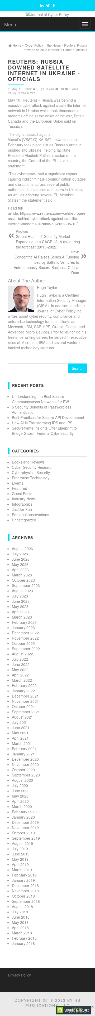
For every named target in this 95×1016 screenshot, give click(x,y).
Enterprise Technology (30, 477)
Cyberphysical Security (31, 472)
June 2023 (21, 601)
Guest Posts (22, 493)
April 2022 (20, 675)
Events (17, 483)
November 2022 (25, 638)
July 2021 (20, 722)
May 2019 (20, 859)
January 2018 (23, 943)
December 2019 (25, 822)
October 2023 (23, 580)
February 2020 (24, 811)
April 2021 (20, 738)
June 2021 (21, 727)
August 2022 (22, 653)
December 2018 (25, 885)
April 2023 (20, 611)
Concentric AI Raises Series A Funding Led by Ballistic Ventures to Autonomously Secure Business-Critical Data (46, 262)
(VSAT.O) (29, 139)
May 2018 (20, 922)
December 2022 (25, 632)
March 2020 (22, 806)
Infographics (22, 504)
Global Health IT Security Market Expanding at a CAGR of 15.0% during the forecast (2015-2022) (48, 239)
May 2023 (20, 606)
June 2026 (21, 559)
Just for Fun (22, 509)
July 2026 (20, 553)
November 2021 (25, 701)
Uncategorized (24, 519)
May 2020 (20, 796)
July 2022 (20, 659)
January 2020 (23, 817)
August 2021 (22, 717)
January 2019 (23, 880)
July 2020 (20, 785)
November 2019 (25, 827)
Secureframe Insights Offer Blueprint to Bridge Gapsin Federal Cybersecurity (44, 430)
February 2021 (24, 748)
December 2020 (25, 759)
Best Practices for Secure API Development (48, 417)
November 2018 (25, 890)
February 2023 (24, 622)
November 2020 (25, 764)
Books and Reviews (28, 462)
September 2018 (26, 901)
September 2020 (26, 775)
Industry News (24, 498)
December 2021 (25, 696)
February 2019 (24, 875)
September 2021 (26, 711)
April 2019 (20, 864)
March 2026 (22, 574)
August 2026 (22, 548)
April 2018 (20, 927)
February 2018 (24, 938)
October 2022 (23, 643)
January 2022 (23, 690)
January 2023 (23, 627)
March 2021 (22, 743)
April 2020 (20, 801)
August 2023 (22, 590)
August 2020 (22, 780)
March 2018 (22, 932)
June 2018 (21, 917)
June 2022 (21, 664)
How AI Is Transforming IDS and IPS (42, 422)
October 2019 (23, 832)
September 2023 (26, 585)
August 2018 (22, 906)
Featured (19, 488)
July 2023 (20, 596)
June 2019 (21, 853)
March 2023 (22, 617)
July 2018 (20, 911)
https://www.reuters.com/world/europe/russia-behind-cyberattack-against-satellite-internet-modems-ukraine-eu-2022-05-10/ (47, 218)
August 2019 (22, 843)
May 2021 (20, 732)
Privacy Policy (19, 975)
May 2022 (20, 669)
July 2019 (20, 848)
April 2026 (20, 569)
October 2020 (23, 769)
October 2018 (23, 896)
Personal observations (30, 514)
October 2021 (23, 706)
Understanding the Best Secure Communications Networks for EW (40, 399)
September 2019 (26, 838)
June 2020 (21, 790)
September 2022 (26, 648)
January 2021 (23, 753)
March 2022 (22, 680)
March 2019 (22, 869)
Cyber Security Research (33, 467)
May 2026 (20, 564)
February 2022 (24, 685)
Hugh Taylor (45, 89)
